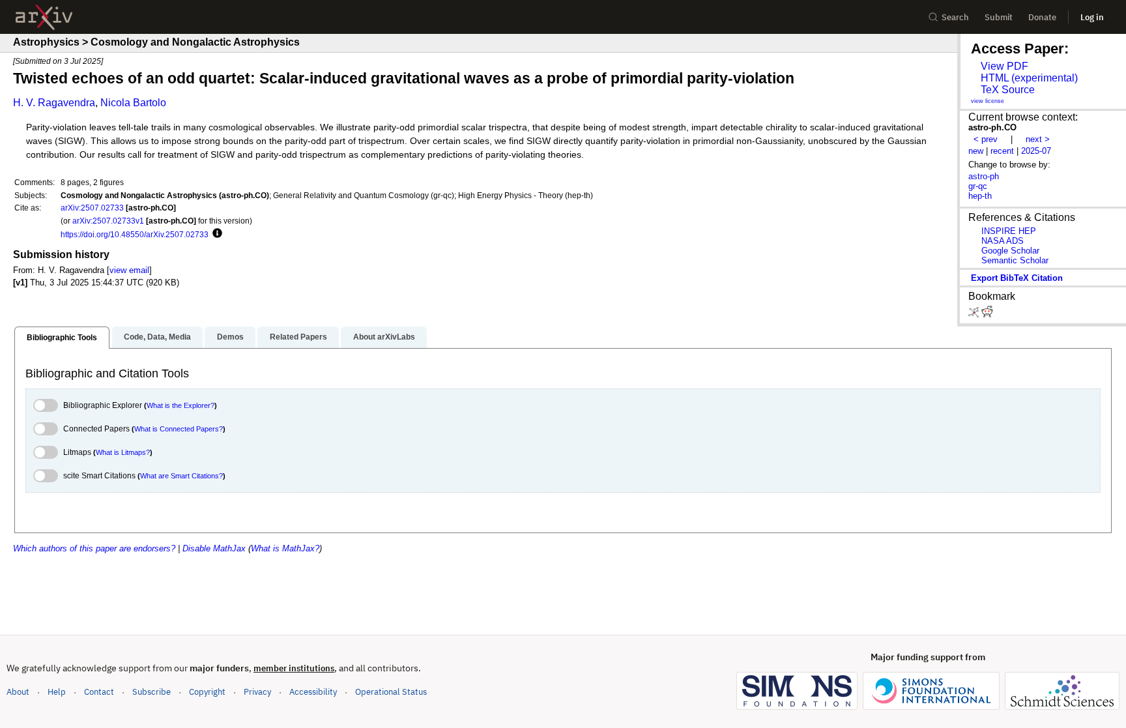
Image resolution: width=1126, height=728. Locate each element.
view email (129, 270)
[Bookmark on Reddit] (987, 314)
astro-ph (983, 176)
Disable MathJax (214, 548)
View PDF (1004, 66)
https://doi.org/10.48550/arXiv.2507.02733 (135, 234)
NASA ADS (1002, 241)
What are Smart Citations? (181, 476)
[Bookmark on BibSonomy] (974, 314)
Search (955, 17)
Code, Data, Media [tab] (157, 337)
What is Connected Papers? (178, 429)
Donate (1042, 17)
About (18, 691)
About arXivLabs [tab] (384, 337)
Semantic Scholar (1014, 260)
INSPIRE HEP (1008, 231)
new (975, 151)
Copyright (207, 691)
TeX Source (1008, 89)
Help (57, 691)
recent (1002, 151)
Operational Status (391, 691)
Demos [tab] (230, 337)
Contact (99, 691)
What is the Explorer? (180, 405)
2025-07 (1036, 151)
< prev (986, 139)
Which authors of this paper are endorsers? (94, 548)
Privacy (257, 691)
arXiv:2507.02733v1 (108, 220)
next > (1038, 139)
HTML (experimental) (1029, 77)
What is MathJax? (285, 548)
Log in (1092, 17)
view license (987, 101)
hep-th (980, 196)
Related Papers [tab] (298, 337)
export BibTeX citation (1017, 278)
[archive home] (44, 17)
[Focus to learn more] (215, 234)
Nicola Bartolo (133, 102)
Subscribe (151, 691)
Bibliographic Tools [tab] (62, 337)
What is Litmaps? (123, 452)
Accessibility (313, 691)
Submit (999, 17)
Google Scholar (1010, 250)
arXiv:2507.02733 (92, 207)
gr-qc (977, 186)
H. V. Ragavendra (54, 102)
